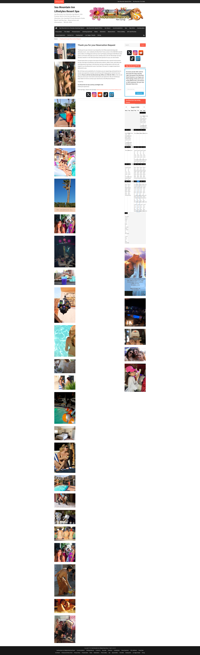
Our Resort (108, 28)
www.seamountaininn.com (103, 89)
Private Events (76, 32)
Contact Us (70, 35)
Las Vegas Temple (90, 35)
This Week (67, 32)
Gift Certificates (131, 32)
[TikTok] (105, 94)
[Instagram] (94, 94)
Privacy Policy (77, 652)
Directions (103, 32)
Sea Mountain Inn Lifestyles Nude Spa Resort (71, 28)
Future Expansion (60, 35)
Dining (99, 35)
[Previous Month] (126, 107)
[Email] (111, 94)
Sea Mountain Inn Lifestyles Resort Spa (100, 648)
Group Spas (58, 32)
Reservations (111, 32)
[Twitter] (88, 94)
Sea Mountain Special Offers (124, 1)
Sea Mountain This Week (139, 1)
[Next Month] (144, 107)
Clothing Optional (87, 32)
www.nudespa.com (116, 89)
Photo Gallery (121, 32)
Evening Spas (141, 28)
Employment (79, 35)
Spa (126, 28)
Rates (96, 32)
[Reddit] (100, 94)
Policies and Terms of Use (67, 652)
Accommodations (118, 28)
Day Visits (132, 28)
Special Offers (115, 652)
